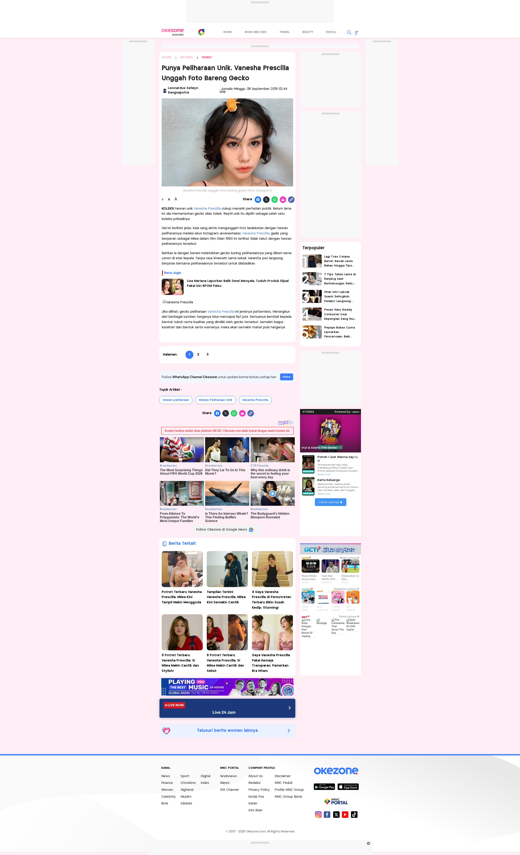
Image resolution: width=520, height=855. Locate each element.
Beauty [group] (307, 32)
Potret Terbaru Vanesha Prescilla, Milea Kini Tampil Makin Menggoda (182, 597)
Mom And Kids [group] (255, 32)
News (165, 776)
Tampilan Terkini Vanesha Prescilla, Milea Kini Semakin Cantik (226, 597)
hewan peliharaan (176, 400)
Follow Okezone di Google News (221, 529)
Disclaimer (283, 776)
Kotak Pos (256, 796)
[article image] (312, 261)
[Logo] (201, 32)
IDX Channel (229, 789)
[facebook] (327, 814)
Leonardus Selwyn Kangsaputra (183, 90)
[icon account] (165, 90)
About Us (255, 776)
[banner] (227, 694)
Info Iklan (255, 810)
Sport (185, 776)
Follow (287, 376)
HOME (166, 57)
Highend (187, 789)
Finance (167, 782)
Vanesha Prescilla (207, 208)
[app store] (348, 786)
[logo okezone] (336, 771)
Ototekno (188, 782)
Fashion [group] (332, 32)
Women (167, 789)
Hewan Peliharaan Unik (215, 400)
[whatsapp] (274, 199)
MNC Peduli (283, 782)
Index (205, 782)
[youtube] (345, 814)
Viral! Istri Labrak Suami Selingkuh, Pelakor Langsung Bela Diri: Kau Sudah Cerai (339, 297)
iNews (225, 782)
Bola (164, 803)
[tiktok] (354, 814)
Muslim (186, 796)
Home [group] (227, 32)
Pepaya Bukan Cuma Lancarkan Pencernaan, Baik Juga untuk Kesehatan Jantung (339, 332)
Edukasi (186, 803)
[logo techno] (172, 32)
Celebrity (168, 796)
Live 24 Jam (224, 712)
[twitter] (336, 814)
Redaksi (254, 782)
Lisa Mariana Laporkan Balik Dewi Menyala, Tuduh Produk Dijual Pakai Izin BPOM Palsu (238, 283)
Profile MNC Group (289, 789)
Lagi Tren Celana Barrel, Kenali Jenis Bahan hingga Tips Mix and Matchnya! (338, 261)
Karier (252, 803)
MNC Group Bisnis (288, 796)
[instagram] (318, 814)
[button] (335, 32)
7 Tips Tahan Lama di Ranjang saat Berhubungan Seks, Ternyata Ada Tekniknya (340, 279)
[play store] (324, 786)
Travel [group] (284, 32)
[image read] (173, 287)
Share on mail (283, 199)
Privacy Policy (259, 789)
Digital (205, 776)
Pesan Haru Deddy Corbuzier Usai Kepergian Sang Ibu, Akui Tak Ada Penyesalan (339, 314)
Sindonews (228, 776)
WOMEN (186, 57)
